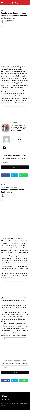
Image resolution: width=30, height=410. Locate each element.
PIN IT (16, 111)
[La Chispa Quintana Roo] (15, 2)
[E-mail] (4, 148)
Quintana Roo (17, 123)
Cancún (2, 10)
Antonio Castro (10, 20)
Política (3, 184)
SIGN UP (15, 167)
